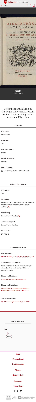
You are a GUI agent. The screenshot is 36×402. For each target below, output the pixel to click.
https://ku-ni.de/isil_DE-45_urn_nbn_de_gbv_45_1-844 (17, 256)
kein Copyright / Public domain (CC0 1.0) (13, 279)
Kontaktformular (18, 364)
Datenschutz (18, 386)
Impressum (18, 381)
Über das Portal (18, 359)
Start (18, 354)
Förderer (18, 370)
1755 (9, 336)
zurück (5, 5)
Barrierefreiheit (18, 375)
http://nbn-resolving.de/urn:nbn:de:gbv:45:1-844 (15, 302)
